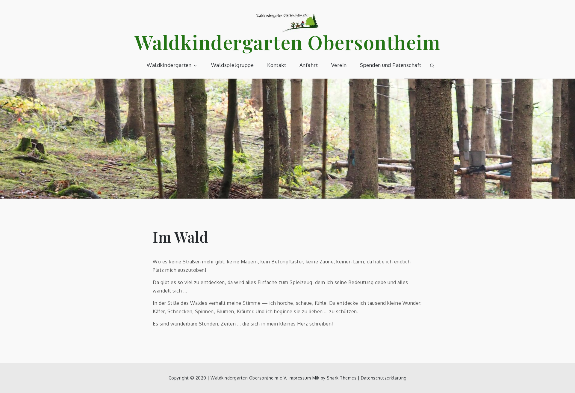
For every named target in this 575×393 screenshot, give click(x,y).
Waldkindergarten (169, 65)
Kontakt (276, 65)
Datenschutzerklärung (384, 377)
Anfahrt (308, 65)
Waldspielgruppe (232, 65)
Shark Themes (342, 377)
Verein (339, 65)
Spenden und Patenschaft (390, 65)
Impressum (300, 377)
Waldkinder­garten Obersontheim (288, 42)
